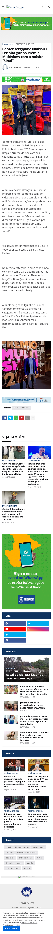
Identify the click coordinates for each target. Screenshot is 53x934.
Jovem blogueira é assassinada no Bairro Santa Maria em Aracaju (32, 705)
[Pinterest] (21, 418)
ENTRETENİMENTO (25, 44)
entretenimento (25, 857)
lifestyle (9, 863)
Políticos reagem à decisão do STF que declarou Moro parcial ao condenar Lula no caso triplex (38, 782)
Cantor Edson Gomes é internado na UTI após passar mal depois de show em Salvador (13, 514)
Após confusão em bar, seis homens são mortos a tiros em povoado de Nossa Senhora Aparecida (34, 690)
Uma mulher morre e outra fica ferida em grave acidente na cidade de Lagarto (34, 736)
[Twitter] (10, 418)
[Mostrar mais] (33, 418)
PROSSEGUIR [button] (11, 928)
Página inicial (8, 44)
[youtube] (15, 629)
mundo (30, 863)
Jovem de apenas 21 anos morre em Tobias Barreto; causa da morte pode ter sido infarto (34, 720)
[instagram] (38, 629)
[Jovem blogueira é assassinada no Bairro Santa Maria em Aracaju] (11, 706)
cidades (9, 852)
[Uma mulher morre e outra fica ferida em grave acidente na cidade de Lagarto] (11, 735)
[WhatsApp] (16, 418)
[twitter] (38, 623)
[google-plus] (38, 634)
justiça (39, 857)
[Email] (27, 418)
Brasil (8, 847)
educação (10, 857)
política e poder (12, 868)
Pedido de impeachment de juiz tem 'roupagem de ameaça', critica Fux (14, 781)
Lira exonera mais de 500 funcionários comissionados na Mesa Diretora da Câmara (38, 819)
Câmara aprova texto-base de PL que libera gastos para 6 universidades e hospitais (13, 820)
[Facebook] (4, 418)
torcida (27, 868)
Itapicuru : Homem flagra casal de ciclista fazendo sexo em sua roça (25, 674)
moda (19, 863)
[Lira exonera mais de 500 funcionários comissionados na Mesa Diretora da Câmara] (38, 802)
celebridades (39, 847)
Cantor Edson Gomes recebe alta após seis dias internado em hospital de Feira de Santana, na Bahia (13, 468)
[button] (3, 7)
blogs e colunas (22, 847)
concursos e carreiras (26, 852)
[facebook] (15, 623)
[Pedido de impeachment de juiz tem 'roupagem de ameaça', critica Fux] (14, 765)
